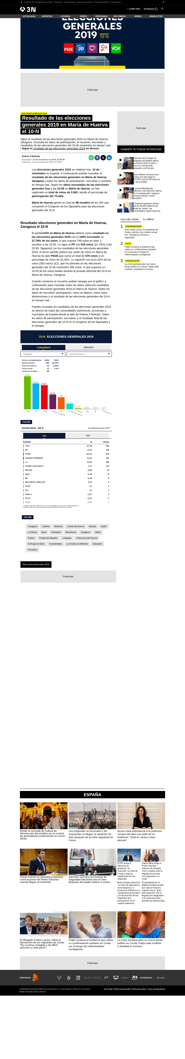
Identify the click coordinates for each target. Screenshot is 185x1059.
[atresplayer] (151, 9)
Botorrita (58, 526)
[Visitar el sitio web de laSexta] (69, 978)
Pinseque (32, 550)
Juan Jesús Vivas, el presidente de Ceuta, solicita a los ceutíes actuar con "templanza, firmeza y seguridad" (141, 233)
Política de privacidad (121, 989)
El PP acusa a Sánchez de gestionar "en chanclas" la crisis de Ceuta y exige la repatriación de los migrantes (127, 871)
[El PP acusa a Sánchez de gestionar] (129, 855)
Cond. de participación (156, 989)
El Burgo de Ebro (36, 544)
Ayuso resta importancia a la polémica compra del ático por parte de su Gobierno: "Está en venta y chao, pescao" (139, 836)
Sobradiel (97, 544)
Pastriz (31, 538)
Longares (67, 538)
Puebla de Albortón (48, 538)
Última (134, 9)
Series (137, 16)
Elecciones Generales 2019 (36, 564)
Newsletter (156, 16)
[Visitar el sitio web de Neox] (78, 978)
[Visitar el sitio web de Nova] (88, 978)
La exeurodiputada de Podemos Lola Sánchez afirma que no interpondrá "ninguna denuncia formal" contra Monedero (147, 193)
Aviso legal (108, 989)
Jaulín (104, 526)
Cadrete (46, 526)
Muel (44, 532)
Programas (101, 16)
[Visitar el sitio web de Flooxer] (161, 978)
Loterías (65, 16)
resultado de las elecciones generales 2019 (59, 148)
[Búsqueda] (162, 9)
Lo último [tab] (148, 219)
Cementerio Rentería (101, 2)
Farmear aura (116, 2)
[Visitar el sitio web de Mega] (97, 978)
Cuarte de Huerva (75, 526)
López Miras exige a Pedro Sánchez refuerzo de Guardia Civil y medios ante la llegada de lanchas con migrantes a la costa (152, 871)
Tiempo (83, 16)
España (92, 794)
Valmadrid (56, 532)
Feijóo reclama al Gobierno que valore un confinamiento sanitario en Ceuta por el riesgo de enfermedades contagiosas (140, 251)
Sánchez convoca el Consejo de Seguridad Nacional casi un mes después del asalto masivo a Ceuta (89, 879)
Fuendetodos (55, 544)
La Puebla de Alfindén (77, 544)
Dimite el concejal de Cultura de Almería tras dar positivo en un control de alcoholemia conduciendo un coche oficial (42, 835)
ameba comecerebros (84, 2)
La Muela (32, 532)
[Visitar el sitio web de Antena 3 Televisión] (59, 978)
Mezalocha (71, 532)
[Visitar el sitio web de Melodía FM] (135, 978)
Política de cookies (139, 989)
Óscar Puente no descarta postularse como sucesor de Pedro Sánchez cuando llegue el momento (41, 879)
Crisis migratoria (133, 226)
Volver (26, 422)
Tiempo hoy (58, 2)
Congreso (44, 347)
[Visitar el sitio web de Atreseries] (106, 978)
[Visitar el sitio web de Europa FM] (125, 978)
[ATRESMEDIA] (28, 978)
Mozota (92, 526)
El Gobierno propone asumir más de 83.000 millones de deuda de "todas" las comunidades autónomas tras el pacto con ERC (146, 208)
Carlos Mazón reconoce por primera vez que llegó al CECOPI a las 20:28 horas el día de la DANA (146, 178)
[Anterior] (21, 2)
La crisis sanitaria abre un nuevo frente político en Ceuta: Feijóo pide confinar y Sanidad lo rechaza (142, 266)
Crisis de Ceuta (132, 261)
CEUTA (128, 244)
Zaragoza (32, 526)
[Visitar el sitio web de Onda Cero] (116, 978)
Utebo (98, 532)
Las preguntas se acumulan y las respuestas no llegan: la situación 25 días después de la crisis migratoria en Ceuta (91, 836)
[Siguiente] (163, 2)
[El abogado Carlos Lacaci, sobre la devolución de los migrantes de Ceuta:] (44, 924)
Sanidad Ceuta (69, 2)
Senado (89, 347)
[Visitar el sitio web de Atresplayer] (148, 978)
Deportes (47, 16)
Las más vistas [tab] (130, 219)
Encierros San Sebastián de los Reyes (38, 2)
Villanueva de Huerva (86, 538)
